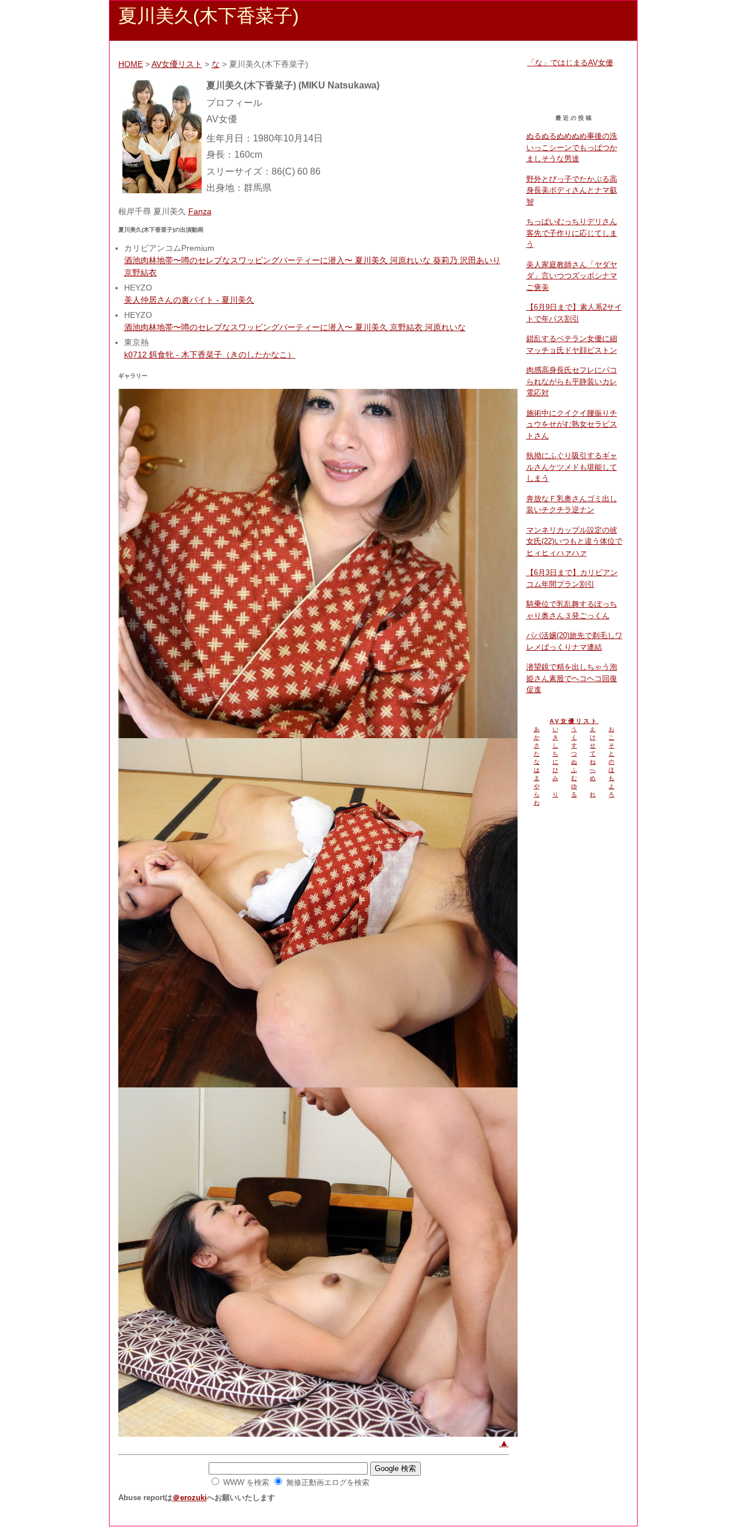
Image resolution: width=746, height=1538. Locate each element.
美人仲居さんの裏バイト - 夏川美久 (189, 299)
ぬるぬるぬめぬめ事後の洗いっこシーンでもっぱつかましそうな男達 (571, 147)
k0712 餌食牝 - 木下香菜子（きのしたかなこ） (209, 354)
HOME (130, 64)
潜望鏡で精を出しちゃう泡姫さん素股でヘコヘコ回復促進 (571, 678)
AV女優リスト (177, 64)
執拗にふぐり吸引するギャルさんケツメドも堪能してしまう (571, 467)
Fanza (200, 211)
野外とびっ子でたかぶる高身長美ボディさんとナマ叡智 (571, 190)
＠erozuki (190, 1497)
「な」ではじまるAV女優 (570, 62)
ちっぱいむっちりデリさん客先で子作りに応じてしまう (571, 233)
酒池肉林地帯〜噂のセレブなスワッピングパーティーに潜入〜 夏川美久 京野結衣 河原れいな (295, 327)
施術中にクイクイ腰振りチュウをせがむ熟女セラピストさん (571, 424)
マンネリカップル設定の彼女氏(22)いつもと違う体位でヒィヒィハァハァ (574, 541)
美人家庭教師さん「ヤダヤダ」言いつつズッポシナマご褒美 (571, 276)
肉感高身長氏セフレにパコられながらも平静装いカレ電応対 (571, 381)
